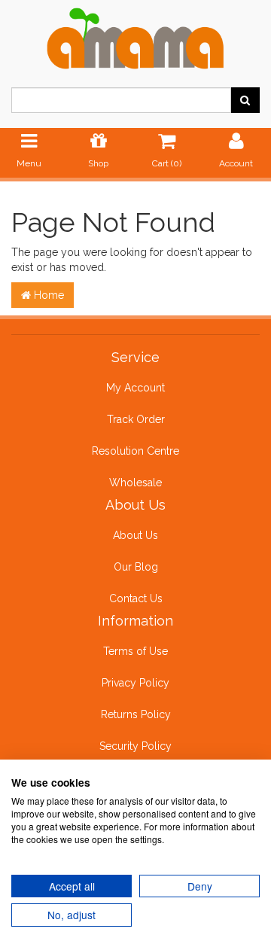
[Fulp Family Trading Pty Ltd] (135, 35)
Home (47, 295)
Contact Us (136, 598)
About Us (135, 535)
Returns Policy (136, 714)
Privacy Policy (135, 683)
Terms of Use (135, 651)
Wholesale (135, 483)
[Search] (245, 100)
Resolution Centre (135, 451)
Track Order (136, 419)
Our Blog (136, 567)
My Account (135, 388)
